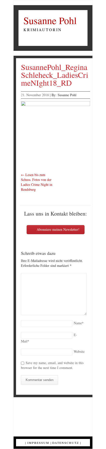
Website (79, 351)
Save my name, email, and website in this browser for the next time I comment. (52, 365)
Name (79, 323)
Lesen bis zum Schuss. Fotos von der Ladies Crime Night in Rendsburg (36, 182)
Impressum (38, 443)
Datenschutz (65, 443)
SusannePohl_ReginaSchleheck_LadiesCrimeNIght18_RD (54, 75)
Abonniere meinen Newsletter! (57, 229)
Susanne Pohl (50, 20)
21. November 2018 (35, 95)
